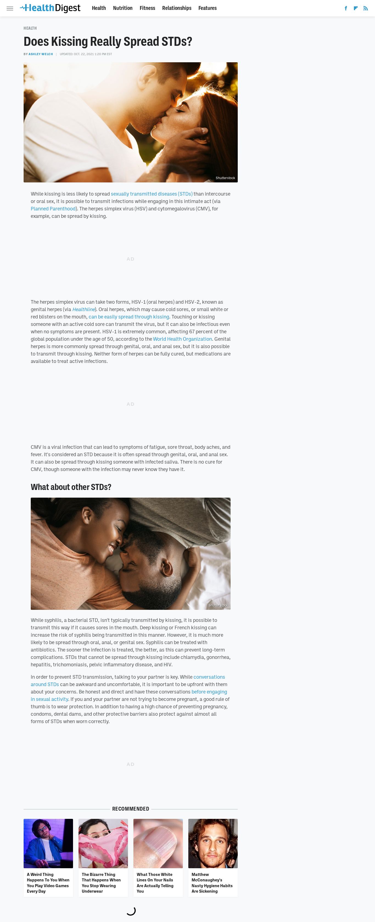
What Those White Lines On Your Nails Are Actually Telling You (155, 883)
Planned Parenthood (53, 208)
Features (207, 8)
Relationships (176, 8)
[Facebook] (346, 9)
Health (99, 8)
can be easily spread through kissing (129, 317)
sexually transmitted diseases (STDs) (151, 194)
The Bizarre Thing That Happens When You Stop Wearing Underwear (101, 883)
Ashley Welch (41, 54)
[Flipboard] (356, 9)
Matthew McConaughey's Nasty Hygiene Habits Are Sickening (212, 883)
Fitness (147, 8)
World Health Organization (182, 339)
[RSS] (365, 9)
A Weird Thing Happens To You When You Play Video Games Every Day (48, 883)
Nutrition (123, 8)
